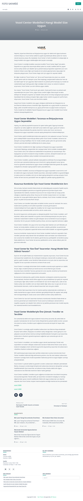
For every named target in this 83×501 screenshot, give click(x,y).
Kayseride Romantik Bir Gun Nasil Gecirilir (14, 486)
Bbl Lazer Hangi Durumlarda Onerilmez (27, 418)
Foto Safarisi (10, 3)
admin (38, 30)
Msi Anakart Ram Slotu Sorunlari (53, 418)
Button (78, 3)
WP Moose (53, 497)
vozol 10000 (17, 385)
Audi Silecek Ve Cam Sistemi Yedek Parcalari (15, 484)
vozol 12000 (17, 389)
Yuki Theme (40, 497)
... (35, 423)
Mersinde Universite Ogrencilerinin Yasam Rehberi (17, 481)
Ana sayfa (5, 9)
